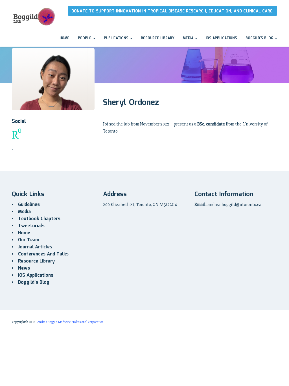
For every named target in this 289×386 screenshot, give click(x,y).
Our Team (28, 240)
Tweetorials (31, 225)
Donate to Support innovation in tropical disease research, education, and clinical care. (172, 11)
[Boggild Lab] (34, 15)
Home (64, 38)
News (24, 268)
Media (188, 38)
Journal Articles (35, 247)
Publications (117, 38)
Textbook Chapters (39, 218)
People (85, 38)
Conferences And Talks (43, 254)
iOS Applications (221, 38)
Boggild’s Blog (260, 38)
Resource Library (157, 38)
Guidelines (29, 204)
